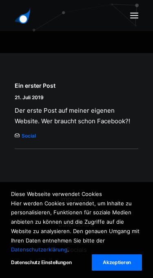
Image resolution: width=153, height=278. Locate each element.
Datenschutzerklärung (39, 249)
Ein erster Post (35, 85)
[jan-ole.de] (22, 15)
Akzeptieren (117, 262)
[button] (134, 15)
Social (29, 136)
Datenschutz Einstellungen (41, 262)
